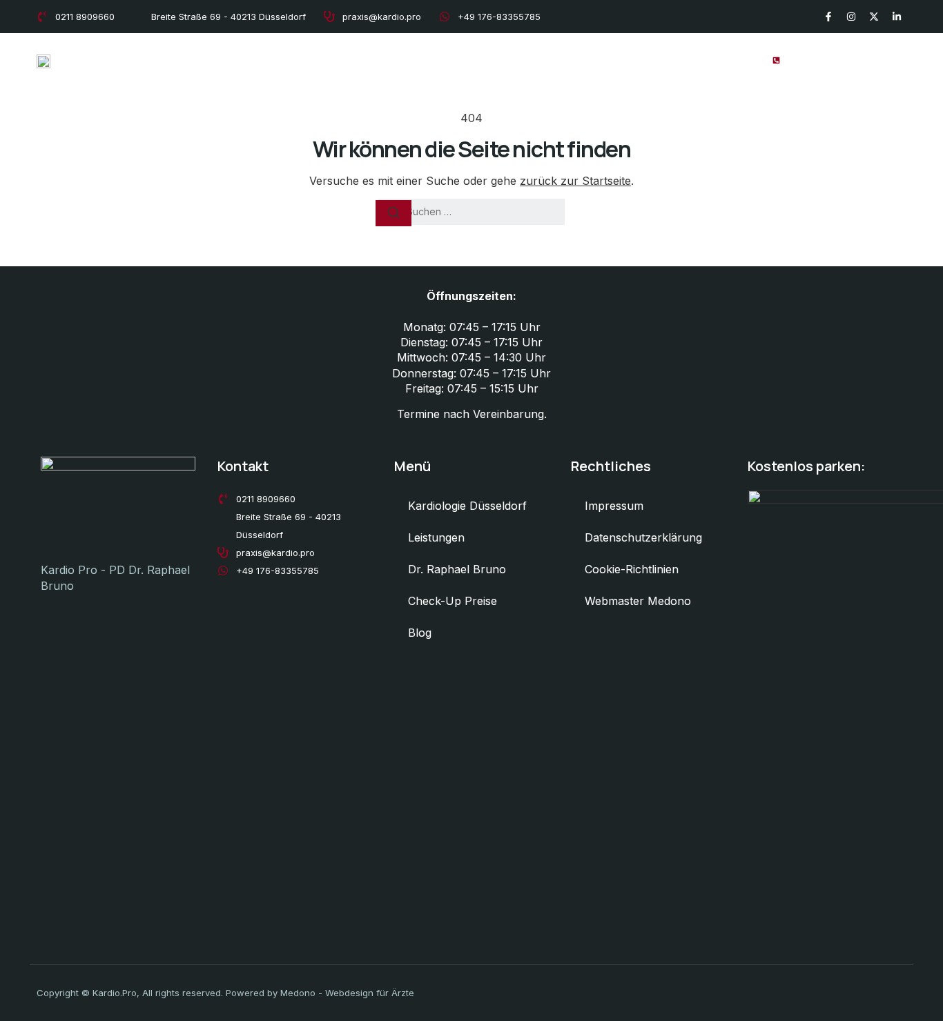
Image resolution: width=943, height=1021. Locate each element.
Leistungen (455, 59)
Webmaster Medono (638, 601)
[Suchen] (393, 213)
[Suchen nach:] (471, 212)
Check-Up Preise (646, 59)
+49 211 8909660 (837, 59)
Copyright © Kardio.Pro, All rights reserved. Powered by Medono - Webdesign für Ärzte (225, 992)
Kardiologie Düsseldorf (355, 59)
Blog (716, 59)
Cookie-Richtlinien (632, 569)
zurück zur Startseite (575, 181)
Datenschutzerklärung (643, 537)
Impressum (614, 506)
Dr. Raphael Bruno (543, 59)
